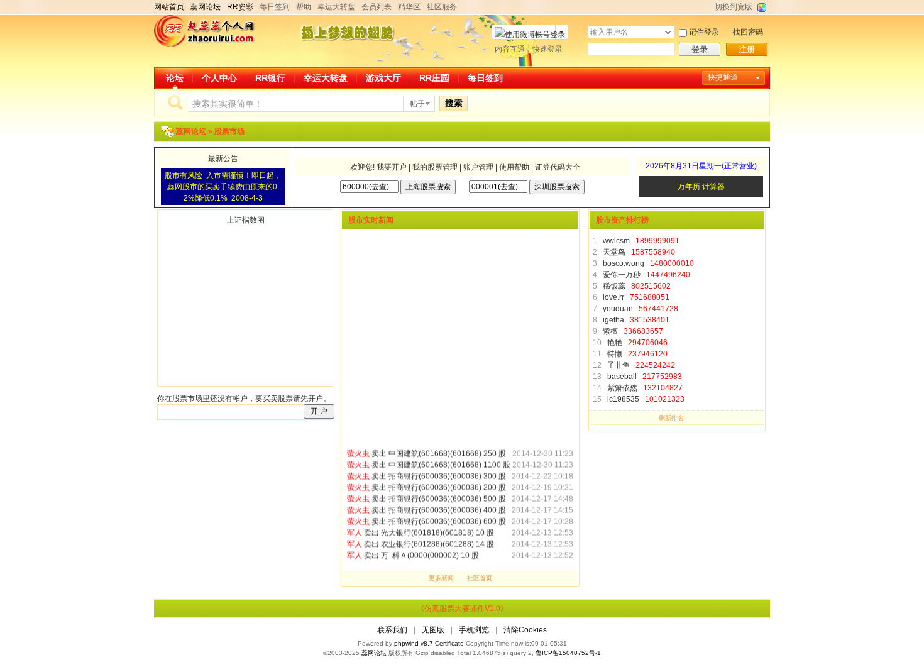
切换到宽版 (733, 7)
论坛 (175, 78)
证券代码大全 (557, 167)
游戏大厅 (383, 78)
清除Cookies (525, 630)
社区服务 (442, 7)
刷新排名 (671, 417)
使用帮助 (514, 167)
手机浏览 (474, 630)
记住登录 (704, 32)
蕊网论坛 (192, 131)
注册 (747, 49)
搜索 (454, 103)
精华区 (409, 7)
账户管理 (478, 167)
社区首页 (479, 578)
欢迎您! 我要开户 (376, 167)
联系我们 (392, 630)
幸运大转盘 (336, 7)
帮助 (303, 7)
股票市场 (229, 131)
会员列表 (376, 7)
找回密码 (748, 32)
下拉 (668, 32)
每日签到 (275, 7)
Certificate (449, 643)
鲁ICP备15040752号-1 (568, 652)
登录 (699, 49)
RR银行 (270, 78)
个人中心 (219, 78)
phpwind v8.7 (413, 643)
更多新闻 (441, 578)
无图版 (433, 630)
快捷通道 (723, 77)
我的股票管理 (435, 167)
